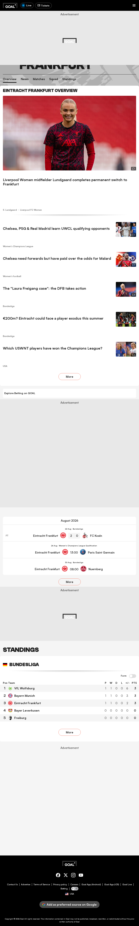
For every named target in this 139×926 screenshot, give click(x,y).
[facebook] (58, 875)
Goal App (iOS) (111, 884)
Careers (74, 884)
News (25, 79)
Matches (39, 79)
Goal (22, 919)
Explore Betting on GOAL (19, 393)
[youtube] (81, 875)
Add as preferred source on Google (72, 904)
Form (124, 676)
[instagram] (73, 875)
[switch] (132, 676)
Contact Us (12, 884)
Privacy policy (60, 884)
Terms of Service (41, 884)
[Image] (69, 133)
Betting (64, 888)
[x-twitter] (66, 875)
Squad (53, 79)
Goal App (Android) (91, 884)
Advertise (25, 884)
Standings (69, 79)
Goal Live (127, 884)
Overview (9, 79)
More (69, 376)
